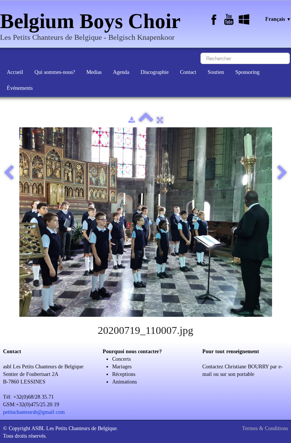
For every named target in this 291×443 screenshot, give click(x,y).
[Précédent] (8, 173)
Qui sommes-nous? (54, 72)
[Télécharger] (131, 120)
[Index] (146, 120)
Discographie (155, 72)
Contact (188, 72)
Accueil (15, 72)
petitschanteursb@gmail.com (34, 412)
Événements (20, 88)
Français (278, 19)
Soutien (216, 72)
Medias (94, 72)
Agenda (121, 72)
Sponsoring (247, 72)
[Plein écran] (160, 120)
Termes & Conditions (265, 428)
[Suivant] (282, 173)
